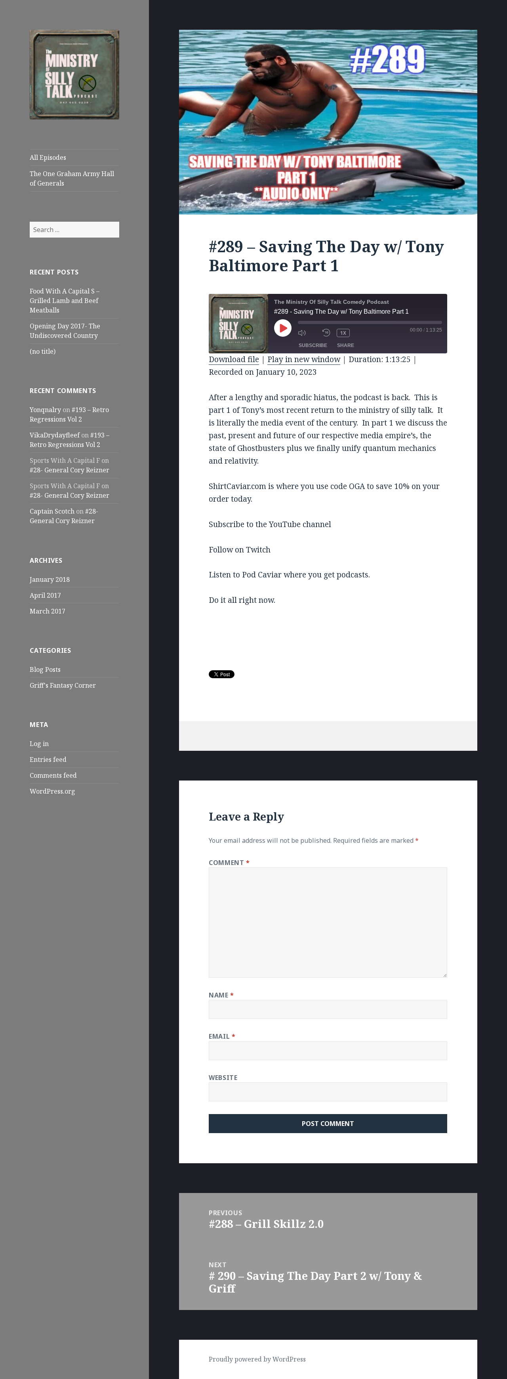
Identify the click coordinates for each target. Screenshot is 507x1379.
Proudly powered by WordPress (257, 1359)
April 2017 (45, 595)
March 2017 (47, 611)
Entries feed (48, 759)
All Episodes (48, 157)
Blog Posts (45, 669)
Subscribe (313, 345)
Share (345, 345)
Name (221, 995)
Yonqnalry (45, 409)
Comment (229, 862)
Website (223, 1077)
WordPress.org (52, 791)
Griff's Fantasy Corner (63, 685)
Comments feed (53, 775)
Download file (234, 359)
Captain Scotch (52, 511)
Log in (39, 743)
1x (343, 333)
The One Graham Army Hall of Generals (72, 178)
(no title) (42, 351)
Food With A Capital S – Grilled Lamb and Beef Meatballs (64, 301)
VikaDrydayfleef (55, 435)
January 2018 (50, 579)
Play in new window (303, 359)
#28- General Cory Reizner (69, 470)
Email (222, 1036)
